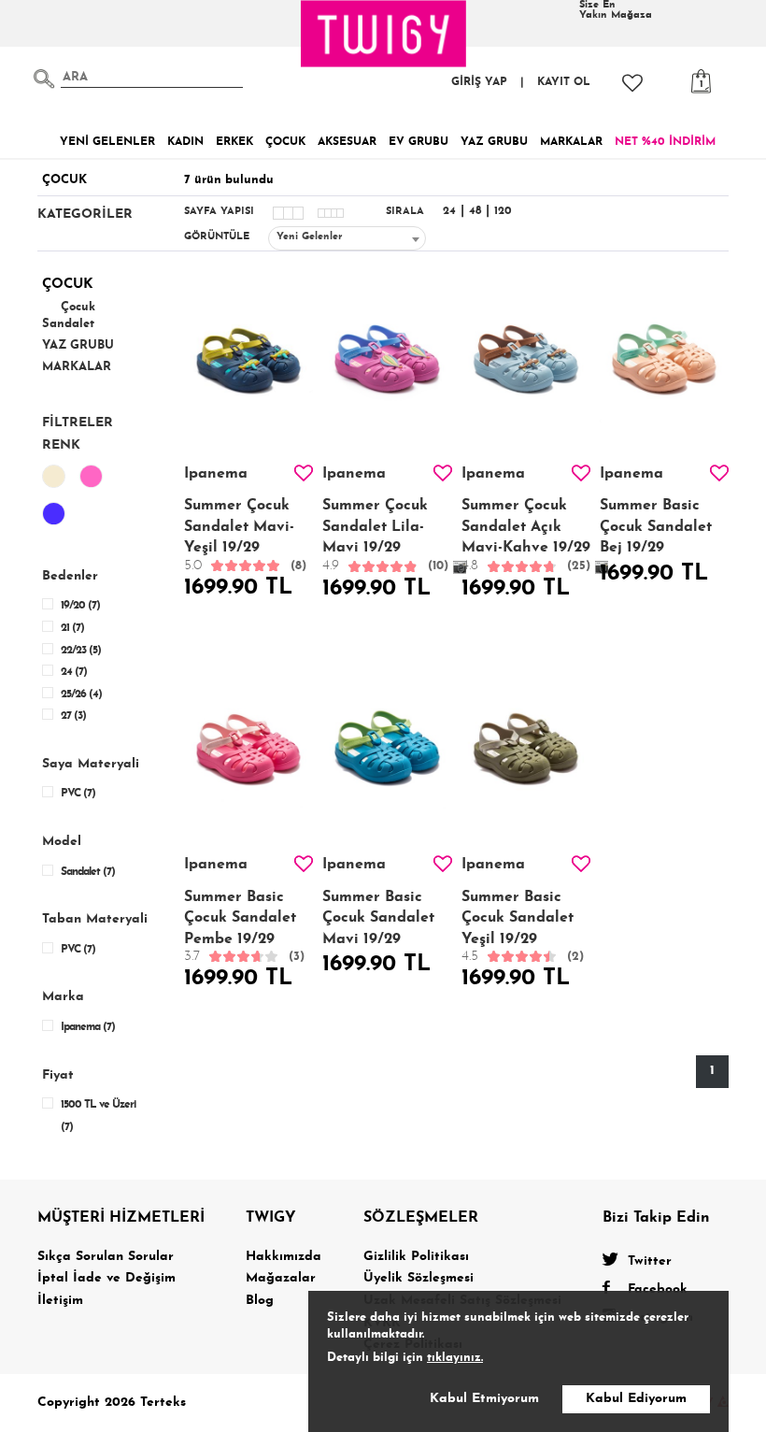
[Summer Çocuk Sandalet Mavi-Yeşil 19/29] (248, 367)
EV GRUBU (418, 142)
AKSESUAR (347, 142)
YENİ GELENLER (107, 142)
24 (449, 211)
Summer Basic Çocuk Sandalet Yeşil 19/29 (522, 927)
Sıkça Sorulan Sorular (105, 1257)
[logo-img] (384, 33)
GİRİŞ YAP (479, 82)
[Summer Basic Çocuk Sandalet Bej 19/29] (664, 367)
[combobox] (347, 238)
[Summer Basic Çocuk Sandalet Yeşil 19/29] (525, 757)
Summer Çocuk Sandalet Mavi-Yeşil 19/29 (245, 535)
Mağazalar (281, 1278)
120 (503, 211)
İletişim (60, 1301)
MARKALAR (571, 142)
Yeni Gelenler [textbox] (310, 237)
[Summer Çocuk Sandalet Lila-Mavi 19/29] (386, 367)
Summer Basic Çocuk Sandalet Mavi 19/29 (378, 918)
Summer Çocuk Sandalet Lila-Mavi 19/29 (385, 535)
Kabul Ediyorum (636, 1399)
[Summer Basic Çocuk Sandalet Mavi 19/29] (386, 757)
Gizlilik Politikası (416, 1257)
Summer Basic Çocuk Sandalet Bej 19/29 (656, 526)
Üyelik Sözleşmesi (418, 1278)
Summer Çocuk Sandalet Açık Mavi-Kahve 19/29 (525, 535)
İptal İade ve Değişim (106, 1278)
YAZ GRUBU (494, 142)
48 (475, 211)
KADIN (185, 142)
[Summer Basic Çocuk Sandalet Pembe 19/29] (248, 757)
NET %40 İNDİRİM (665, 142)
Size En (615, 10)
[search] (44, 78)
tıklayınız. (455, 1358)
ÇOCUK (285, 142)
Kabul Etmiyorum (484, 1399)
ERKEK (234, 142)
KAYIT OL (563, 82)
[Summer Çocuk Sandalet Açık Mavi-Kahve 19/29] (525, 367)
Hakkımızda (283, 1257)
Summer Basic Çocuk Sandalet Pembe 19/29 (244, 927)
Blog (260, 1301)
